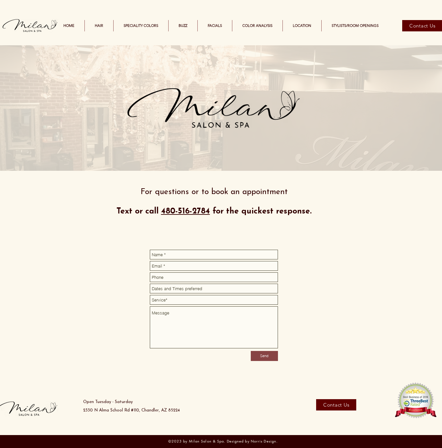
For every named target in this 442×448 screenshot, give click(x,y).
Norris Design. (264, 441)
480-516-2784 (185, 211)
